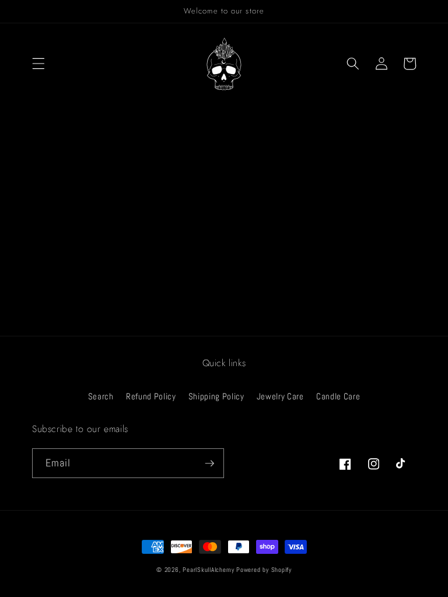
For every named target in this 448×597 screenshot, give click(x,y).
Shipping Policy (216, 396)
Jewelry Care (280, 396)
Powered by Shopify (264, 570)
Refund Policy (151, 396)
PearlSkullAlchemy (208, 570)
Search (101, 396)
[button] (38, 64)
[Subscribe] (209, 463)
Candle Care (338, 396)
